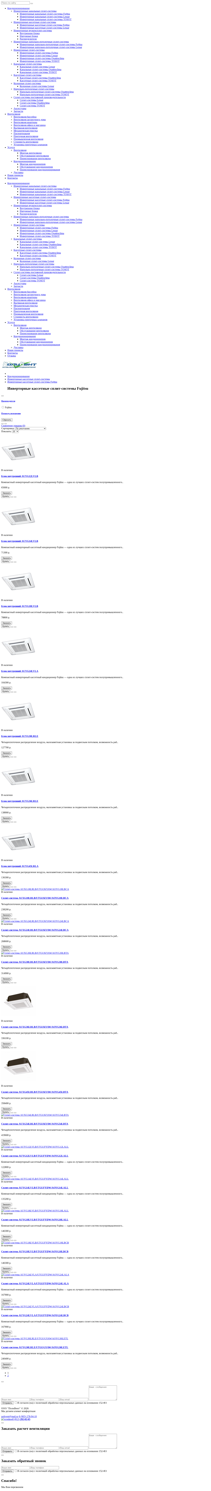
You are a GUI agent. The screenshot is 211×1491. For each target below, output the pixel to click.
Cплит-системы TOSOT (32, 105)
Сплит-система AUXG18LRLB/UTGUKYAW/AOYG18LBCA (35, 898)
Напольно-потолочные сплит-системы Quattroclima (47, 91)
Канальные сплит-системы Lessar (37, 66)
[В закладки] (12, 496)
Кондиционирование (18, 8)
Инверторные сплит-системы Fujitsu (39, 52)
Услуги (11, 147)
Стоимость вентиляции (26, 142)
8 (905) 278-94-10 (28, 1416)
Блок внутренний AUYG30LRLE (19, 736)
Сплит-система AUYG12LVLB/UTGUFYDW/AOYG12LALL (34, 1155)
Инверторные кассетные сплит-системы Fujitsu (45, 25)
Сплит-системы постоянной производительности (40, 97)
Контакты (12, 178)
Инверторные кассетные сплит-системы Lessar (44, 27)
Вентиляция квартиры (25, 122)
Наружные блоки (29, 36)
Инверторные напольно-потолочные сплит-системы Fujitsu (51, 44)
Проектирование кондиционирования (40, 169)
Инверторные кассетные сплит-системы (35, 22)
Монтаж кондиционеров (33, 164)
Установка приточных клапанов (30, 144)
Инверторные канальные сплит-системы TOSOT (46, 19)
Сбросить (6, 420)
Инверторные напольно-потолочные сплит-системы (41, 41)
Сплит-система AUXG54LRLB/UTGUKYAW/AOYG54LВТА (34, 1124)
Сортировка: (8, 428)
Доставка (18, 172)
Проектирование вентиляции (35, 158)
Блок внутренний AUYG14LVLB (19, 541)
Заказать (6, 493)
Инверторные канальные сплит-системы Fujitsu (45, 14)
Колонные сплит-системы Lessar (37, 86)
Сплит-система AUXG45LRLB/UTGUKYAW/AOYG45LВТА (34, 1092)
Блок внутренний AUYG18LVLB (19, 606)
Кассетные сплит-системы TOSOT (38, 80)
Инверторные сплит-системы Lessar (39, 55)
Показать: (6, 431)
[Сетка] (5, 423)
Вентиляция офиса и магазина (30, 125)
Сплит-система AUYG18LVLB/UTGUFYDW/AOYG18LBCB (34, 1251)
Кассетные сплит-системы (27, 75)
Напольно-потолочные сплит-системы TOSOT (44, 94)
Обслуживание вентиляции (34, 155)
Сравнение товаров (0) (13, 425)
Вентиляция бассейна (25, 116)
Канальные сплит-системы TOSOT (38, 72)
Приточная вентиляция (26, 136)
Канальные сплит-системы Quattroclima (40, 69)
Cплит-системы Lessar (31, 100)
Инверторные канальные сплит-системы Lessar (45, 16)
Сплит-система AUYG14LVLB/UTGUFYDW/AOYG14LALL (34, 1187)
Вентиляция (13, 114)
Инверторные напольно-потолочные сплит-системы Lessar (51, 47)
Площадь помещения (11, 413)
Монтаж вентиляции (31, 153)
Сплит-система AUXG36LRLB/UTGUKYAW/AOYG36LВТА (34, 1027)
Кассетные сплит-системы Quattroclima (40, 78)
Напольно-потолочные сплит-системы (34, 89)
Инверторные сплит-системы (29, 50)
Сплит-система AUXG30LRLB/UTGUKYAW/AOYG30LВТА (34, 962)
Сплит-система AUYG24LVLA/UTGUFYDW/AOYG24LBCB (35, 1315)
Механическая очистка (26, 130)
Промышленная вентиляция (28, 139)
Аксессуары (20, 108)
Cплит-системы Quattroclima (35, 103)
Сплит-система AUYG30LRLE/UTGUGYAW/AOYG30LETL (34, 1347)
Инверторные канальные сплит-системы (35, 11)
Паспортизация (22, 133)
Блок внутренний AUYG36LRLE (19, 801)
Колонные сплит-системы (27, 83)
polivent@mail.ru (9, 1416)
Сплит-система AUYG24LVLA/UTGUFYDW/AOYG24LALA (35, 1283)
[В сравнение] (15, 496)
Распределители (28, 39)
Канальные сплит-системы (28, 64)
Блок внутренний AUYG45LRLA (19, 866)
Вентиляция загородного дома (30, 119)
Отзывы (11, 355)
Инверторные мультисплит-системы (33, 30)
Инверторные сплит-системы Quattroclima (42, 58)
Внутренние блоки (30, 33)
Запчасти (18, 111)
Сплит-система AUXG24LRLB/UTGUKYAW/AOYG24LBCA (35, 930)
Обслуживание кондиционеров (36, 167)
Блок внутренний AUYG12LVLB (19, 476)
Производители (8, 401)
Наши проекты (15, 175)
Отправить (7, 1403)
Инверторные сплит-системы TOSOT (40, 61)
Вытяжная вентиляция (25, 128)
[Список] (2, 423)
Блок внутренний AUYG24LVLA (19, 671)
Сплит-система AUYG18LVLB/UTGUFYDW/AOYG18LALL (34, 1219)
